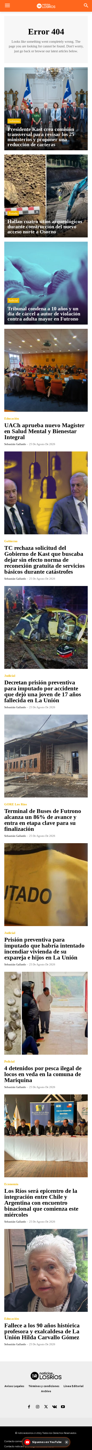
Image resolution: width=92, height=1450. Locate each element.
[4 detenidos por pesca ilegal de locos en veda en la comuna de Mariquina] (46, 1013)
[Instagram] (37, 1407)
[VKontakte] (54, 1407)
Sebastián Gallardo (15, 444)
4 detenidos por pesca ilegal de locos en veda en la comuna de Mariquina (43, 1074)
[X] (46, 1407)
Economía (11, 1184)
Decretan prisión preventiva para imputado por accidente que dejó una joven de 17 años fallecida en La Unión (42, 691)
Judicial (13, 300)
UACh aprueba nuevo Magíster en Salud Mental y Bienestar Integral (44, 431)
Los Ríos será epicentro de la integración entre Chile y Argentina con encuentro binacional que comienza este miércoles (41, 1203)
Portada (13, 213)
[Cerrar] (66, 1442)
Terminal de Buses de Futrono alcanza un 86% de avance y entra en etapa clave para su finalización (42, 820)
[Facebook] (29, 1407)
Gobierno (14, 121)
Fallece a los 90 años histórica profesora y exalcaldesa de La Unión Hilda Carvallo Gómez (42, 1331)
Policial (9, 1061)
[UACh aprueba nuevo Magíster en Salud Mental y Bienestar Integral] (46, 370)
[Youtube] (63, 1407)
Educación (11, 418)
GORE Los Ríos (15, 804)
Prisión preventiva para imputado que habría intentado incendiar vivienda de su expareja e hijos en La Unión (44, 948)
